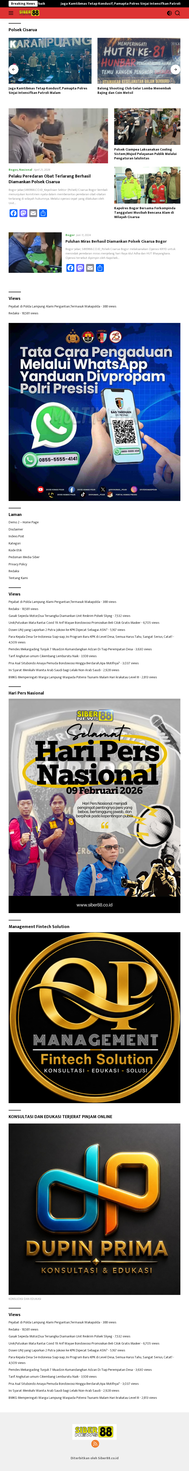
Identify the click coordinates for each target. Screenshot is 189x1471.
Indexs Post (16, 536)
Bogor (13, 169)
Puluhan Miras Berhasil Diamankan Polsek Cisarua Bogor (116, 241)
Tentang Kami (18, 578)
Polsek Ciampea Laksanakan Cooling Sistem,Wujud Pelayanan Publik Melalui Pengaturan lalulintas (145, 154)
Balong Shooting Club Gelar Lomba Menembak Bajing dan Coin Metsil (45, 90)
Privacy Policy (18, 564)
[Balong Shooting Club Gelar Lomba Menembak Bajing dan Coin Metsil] (50, 61)
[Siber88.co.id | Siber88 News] (28, 13)
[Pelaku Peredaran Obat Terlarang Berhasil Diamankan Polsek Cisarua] (58, 135)
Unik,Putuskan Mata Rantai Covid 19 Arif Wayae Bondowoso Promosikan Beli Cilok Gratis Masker (75, 622)
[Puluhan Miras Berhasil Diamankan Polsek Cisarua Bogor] (35, 255)
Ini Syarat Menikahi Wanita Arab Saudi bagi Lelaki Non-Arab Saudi (55, 670)
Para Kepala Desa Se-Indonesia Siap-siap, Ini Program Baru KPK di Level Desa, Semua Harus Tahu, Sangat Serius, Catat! (90, 636)
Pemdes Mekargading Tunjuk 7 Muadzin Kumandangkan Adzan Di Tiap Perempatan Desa (71, 649)
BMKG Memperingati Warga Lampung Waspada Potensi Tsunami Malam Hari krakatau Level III (74, 677)
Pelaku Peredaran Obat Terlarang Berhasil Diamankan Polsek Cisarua (50, 179)
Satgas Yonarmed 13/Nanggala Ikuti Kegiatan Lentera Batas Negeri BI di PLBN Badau (134, 90)
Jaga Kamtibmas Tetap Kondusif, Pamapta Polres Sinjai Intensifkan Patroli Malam (74, 3)
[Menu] (12, 13)
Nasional (25, 169)
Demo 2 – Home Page (24, 522)
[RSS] (95, 1444)
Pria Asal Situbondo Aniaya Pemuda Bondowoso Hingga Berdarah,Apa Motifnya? (64, 663)
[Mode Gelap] (169, 13)
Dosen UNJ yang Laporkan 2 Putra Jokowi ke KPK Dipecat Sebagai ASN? (58, 630)
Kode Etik (15, 550)
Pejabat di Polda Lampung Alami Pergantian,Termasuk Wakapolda (54, 306)
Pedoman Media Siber (24, 557)
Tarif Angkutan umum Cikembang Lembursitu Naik (44, 656)
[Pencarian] (177, 13)
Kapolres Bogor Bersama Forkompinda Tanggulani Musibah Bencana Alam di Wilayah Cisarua (144, 213)
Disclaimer (16, 529)
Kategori (15, 543)
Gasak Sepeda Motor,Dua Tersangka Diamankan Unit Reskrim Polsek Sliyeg (60, 616)
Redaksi (14, 313)
